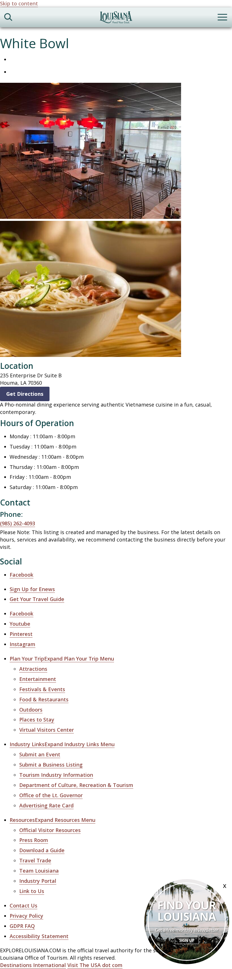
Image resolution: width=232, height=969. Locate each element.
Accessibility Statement (39, 936)
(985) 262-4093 (17, 523)
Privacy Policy (26, 915)
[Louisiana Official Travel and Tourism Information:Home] (116, 18)
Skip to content (19, 3)
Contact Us (23, 905)
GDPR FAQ (22, 926)
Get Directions (24, 393)
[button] (62, 658)
